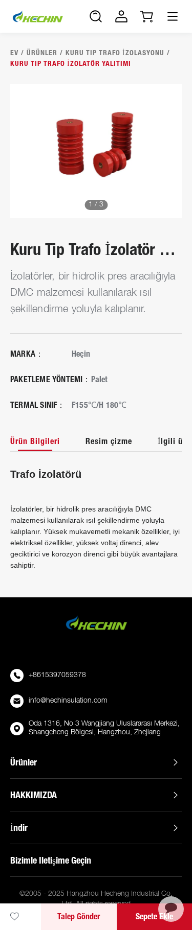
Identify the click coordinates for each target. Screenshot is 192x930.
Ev (14, 53)
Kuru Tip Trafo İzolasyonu (115, 53)
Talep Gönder (78, 916)
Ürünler (42, 53)
